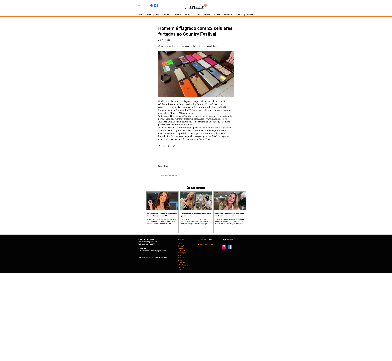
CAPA (180, 244)
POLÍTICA (181, 251)
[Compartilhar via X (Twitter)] (164, 146)
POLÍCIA (181, 255)
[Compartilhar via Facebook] (159, 146)
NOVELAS (181, 267)
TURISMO (181, 260)
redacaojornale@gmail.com (155, 251)
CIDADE (181, 246)
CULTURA (181, 262)
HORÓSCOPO (183, 265)
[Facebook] (156, 5)
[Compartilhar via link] (174, 146)
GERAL (180, 248)
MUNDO (181, 258)
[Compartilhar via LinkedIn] (169, 146)
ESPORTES (182, 253)
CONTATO (181, 269)
